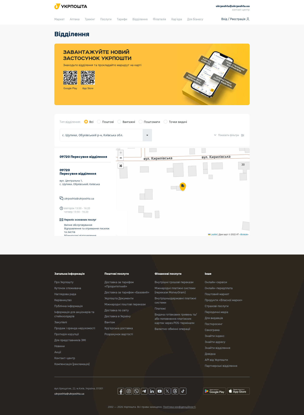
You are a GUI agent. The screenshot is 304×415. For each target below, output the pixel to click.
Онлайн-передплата (219, 288)
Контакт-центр (64, 358)
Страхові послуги (217, 306)
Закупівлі (60, 322)
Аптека (75, 19)
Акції (57, 352)
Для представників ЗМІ (70, 340)
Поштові (108, 122)
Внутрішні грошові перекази (174, 282)
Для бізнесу (195, 19)
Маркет (59, 19)
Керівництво (63, 300)
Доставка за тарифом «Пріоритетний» (119, 284)
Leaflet (213, 234)
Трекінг (90, 19)
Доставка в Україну (117, 316)
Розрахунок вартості (118, 334)
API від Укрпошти (216, 360)
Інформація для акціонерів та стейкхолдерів (74, 314)
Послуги (106, 19)
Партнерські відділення (221, 366)
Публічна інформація (68, 306)
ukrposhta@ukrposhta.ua (79, 198)
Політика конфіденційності (179, 406)
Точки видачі (178, 122)
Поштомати (152, 122)
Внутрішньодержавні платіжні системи (175, 300)
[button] (183, 187)
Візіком (244, 234)
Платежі (160, 308)
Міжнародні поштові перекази (125, 304)
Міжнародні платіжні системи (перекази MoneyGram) (175, 290)
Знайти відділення (217, 348)
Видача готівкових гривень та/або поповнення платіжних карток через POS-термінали (176, 319)
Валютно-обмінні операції (172, 329)
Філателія (159, 19)
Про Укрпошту (64, 282)
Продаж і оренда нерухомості (74, 328)
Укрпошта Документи (119, 298)
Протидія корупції (66, 334)
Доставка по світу (116, 310)
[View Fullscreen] (120, 165)
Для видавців (214, 318)
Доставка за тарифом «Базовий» (126, 292)
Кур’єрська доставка (118, 328)
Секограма (212, 330)
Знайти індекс (214, 336)
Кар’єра (176, 19)
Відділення (140, 19)
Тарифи (122, 19)
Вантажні (129, 122)
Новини (59, 346)
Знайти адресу (215, 342)
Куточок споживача (67, 288)
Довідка (210, 354)
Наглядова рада (65, 294)
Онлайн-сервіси (216, 282)
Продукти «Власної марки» (223, 300)
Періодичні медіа (216, 312)
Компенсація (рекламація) (72, 364)
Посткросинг (214, 324)
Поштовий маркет (217, 294)
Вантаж (109, 322)
